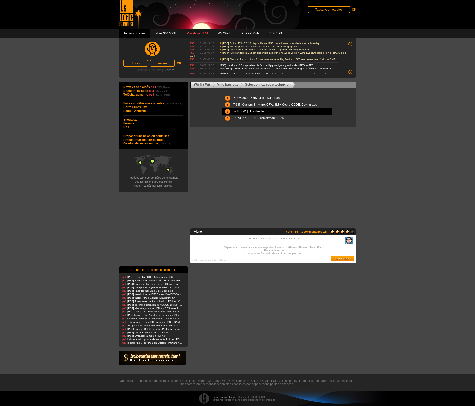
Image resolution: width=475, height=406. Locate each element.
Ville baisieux (227, 84)
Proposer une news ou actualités (146, 136)
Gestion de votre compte (147, 143)
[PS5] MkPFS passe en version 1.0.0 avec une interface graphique (260, 46)
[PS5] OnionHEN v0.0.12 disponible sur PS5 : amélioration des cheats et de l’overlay (270, 43)
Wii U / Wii (202, 84)
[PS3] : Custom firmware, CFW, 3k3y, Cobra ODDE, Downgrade (275, 104)
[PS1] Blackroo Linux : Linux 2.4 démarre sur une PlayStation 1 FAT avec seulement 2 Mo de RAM (278, 59)
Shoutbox (130, 119)
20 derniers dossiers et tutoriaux (153, 270)
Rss (126, 127)
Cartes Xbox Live (135, 107)
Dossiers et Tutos (145, 91)
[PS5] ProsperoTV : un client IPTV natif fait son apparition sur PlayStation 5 (265, 49)
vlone (198, 231)
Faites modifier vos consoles (152, 103)
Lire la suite (342, 258)
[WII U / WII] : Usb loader (249, 111)
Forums (128, 123)
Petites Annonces (135, 111)
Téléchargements (147, 94)
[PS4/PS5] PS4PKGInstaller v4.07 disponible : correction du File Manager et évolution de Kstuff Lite (277, 68)
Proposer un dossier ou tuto (143, 140)
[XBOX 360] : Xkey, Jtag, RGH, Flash (257, 98)
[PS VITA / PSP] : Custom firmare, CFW (258, 118)
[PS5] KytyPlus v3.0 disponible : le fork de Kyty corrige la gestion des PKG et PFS (266, 65)
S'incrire (169, 70)
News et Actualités (146, 87)
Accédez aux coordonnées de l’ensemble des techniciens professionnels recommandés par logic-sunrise (153, 181)
